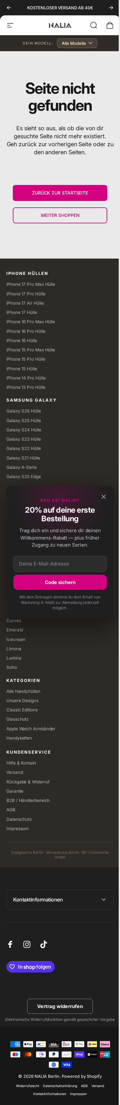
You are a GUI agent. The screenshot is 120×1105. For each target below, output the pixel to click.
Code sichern (57, 582)
